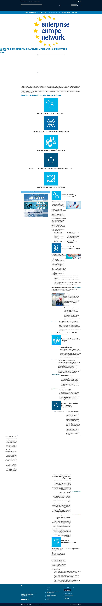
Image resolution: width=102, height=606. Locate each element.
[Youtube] (79, 1)
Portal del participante (66, 360)
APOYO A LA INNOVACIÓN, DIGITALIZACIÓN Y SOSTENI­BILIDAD (51, 169)
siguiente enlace (77, 287)
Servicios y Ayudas (42, 12)
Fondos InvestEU (65, 390)
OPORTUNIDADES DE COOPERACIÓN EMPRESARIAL (51, 132)
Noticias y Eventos (66, 12)
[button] (80, 1)
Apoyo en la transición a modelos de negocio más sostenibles (61, 476)
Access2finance (66, 347)
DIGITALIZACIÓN (64, 493)
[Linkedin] (77, 1)
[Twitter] (75, 1)
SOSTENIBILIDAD (11, 436)
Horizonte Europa (67, 376)
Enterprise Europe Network (54, 12)
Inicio (26, 12)
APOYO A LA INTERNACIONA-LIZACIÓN (51, 187)
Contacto (74, 12)
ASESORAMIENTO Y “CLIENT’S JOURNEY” (51, 113)
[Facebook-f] (73, 1)
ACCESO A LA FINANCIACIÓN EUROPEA (51, 150)
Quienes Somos (32, 12)
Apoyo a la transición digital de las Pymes (63, 517)
